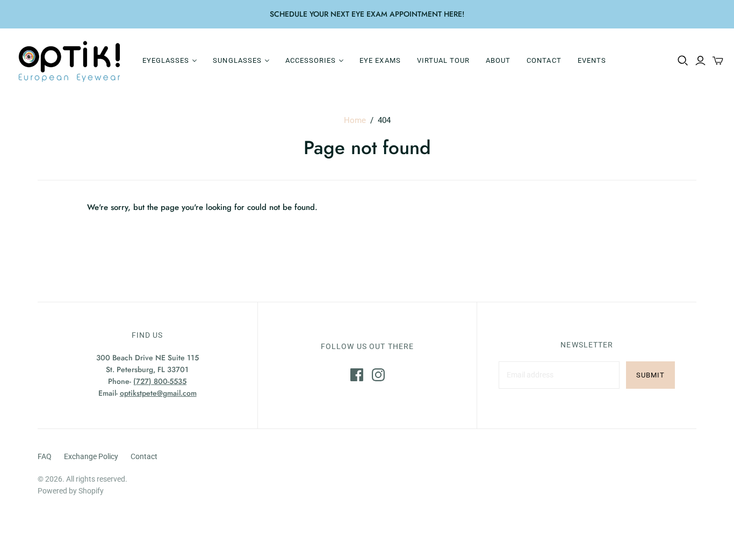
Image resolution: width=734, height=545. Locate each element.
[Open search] (683, 60)
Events (592, 60)
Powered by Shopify (71, 490)
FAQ (45, 456)
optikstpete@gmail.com (158, 393)
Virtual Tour (443, 60)
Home (355, 120)
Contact (544, 60)
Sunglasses (237, 60)
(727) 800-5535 (159, 381)
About (498, 60)
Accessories (310, 60)
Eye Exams (379, 60)
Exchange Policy (91, 456)
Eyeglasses (165, 60)
